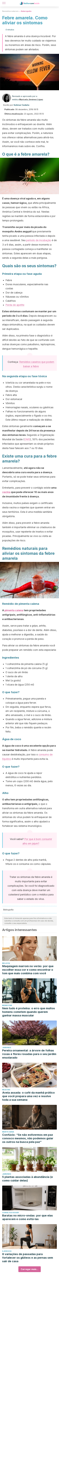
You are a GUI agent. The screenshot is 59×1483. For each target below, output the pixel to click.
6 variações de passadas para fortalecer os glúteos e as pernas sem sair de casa (27, 1257)
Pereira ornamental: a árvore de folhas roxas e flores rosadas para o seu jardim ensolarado (29, 1054)
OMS (27, 439)
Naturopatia (26, 11)
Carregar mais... (29, 1269)
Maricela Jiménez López (31, 99)
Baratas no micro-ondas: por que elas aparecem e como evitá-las (27, 1217)
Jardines (6, 1047)
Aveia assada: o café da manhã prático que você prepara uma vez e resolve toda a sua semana (28, 1096)
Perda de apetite (14, 304)
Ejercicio (7, 1251)
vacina (6, 492)
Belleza (6, 963)
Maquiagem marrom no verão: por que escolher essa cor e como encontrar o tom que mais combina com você (28, 969)
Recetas (6, 1090)
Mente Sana (8, 1132)
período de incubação (38, 240)
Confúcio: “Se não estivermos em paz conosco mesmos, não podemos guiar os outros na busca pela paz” (27, 1138)
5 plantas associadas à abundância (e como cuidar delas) (27, 1178)
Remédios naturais (10, 11)
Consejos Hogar (10, 1213)
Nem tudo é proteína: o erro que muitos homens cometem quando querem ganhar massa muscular (28, 1012)
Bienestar (7, 1005)
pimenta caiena (14, 610)
